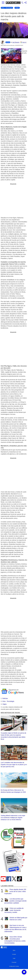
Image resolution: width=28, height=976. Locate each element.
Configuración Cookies (14, 966)
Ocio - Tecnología (7, 8)
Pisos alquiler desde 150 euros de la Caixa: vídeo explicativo (15, 891)
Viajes (17, 8)
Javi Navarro (15, 42)
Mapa (14, 950)
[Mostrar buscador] (22, 3)
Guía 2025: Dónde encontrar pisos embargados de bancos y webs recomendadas (15, 940)
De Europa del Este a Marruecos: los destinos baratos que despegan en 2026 (13, 791)
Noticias (5, 698)
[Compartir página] (25, 3)
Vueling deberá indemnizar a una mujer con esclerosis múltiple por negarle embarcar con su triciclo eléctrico (13, 817)
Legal (14, 958)
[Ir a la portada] (13, 2)
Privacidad (14, 962)
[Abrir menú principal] (3, 3)
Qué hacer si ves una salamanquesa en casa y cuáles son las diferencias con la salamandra (15, 928)
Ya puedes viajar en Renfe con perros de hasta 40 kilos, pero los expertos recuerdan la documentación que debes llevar (13, 736)
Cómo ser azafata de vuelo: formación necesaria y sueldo (14, 910)
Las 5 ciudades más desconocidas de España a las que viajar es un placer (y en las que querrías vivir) (14, 764)
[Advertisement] (14, 200)
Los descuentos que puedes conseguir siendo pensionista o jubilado (15, 901)
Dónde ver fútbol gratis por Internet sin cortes (18, 918)
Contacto (14, 954)
